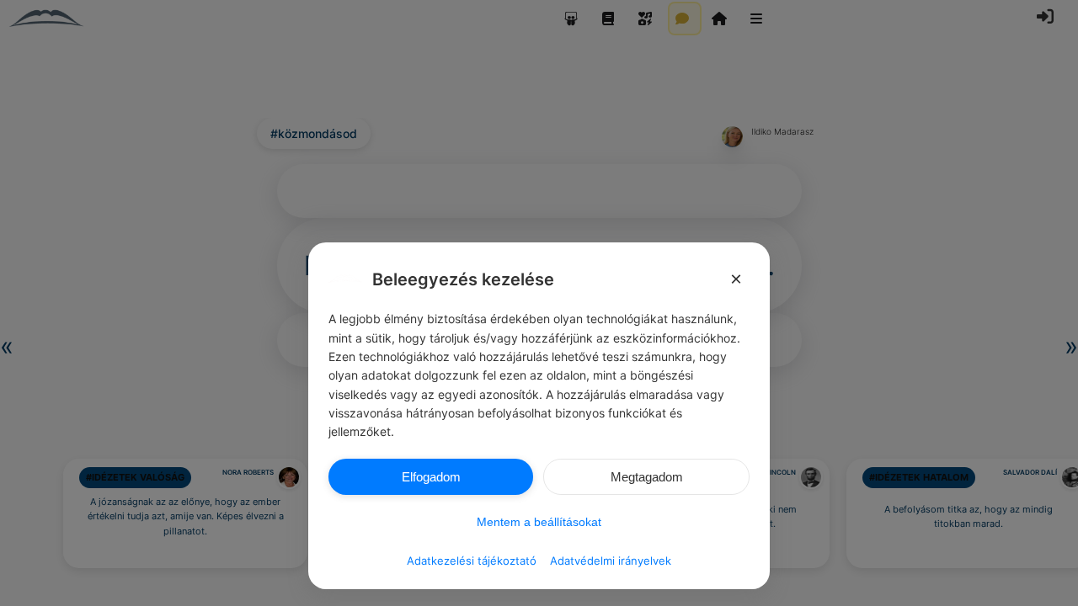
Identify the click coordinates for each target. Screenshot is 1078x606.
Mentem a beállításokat (539, 522)
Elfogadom (431, 477)
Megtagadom (647, 477)
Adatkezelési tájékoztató (471, 560)
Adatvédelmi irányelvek (610, 560)
